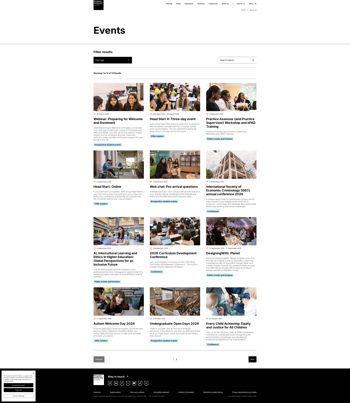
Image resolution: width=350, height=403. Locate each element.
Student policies (115, 392)
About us (225, 4)
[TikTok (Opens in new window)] (140, 383)
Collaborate (213, 4)
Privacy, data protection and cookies (244, 392)
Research (201, 4)
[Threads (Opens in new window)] (146, 383)
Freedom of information (186, 392)
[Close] (33, 373)
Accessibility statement (161, 392)
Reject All (18, 390)
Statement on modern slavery (213, 392)
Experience (189, 4)
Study (178, 4)
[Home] (99, 5)
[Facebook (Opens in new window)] (122, 383)
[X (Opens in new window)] (128, 383)
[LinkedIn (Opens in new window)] (116, 383)
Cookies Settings (18, 396)
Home (243, 10)
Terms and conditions (137, 392)
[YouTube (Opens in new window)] (134, 383)
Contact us (97, 392)
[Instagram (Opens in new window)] (110, 383)
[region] (18, 386)
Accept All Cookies (18, 385)
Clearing (169, 4)
